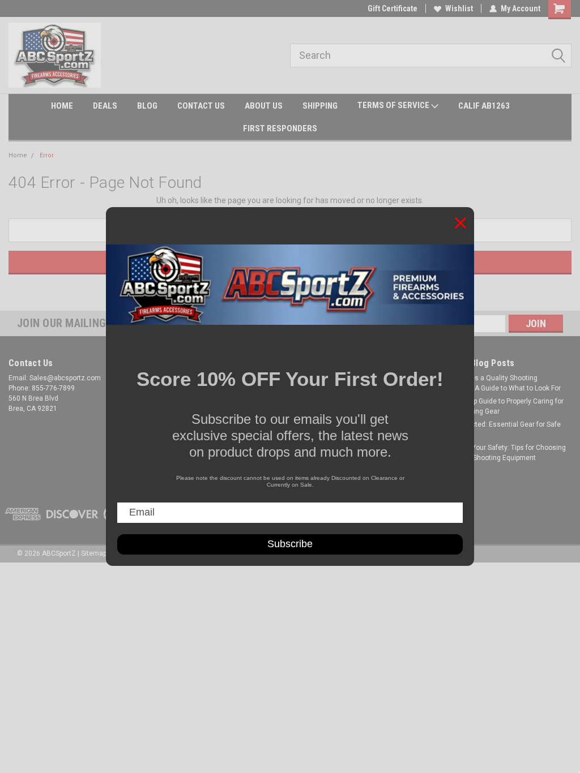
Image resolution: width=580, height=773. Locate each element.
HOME (62, 106)
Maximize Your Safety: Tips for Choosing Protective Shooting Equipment (503, 453)
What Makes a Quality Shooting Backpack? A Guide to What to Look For (500, 383)
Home (17, 155)
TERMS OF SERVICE (394, 105)
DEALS (105, 106)
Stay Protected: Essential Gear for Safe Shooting (500, 429)
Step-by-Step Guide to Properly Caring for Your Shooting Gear (502, 406)
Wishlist (459, 8)
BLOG (147, 106)
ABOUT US (264, 106)
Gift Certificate (392, 8)
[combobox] (431, 55)
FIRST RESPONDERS (280, 128)
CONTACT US (201, 106)
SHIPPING (320, 106)
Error (47, 155)
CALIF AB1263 (484, 106)
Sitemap (93, 553)
